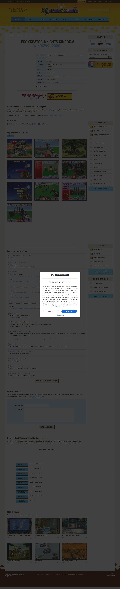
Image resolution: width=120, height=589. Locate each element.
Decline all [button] (51, 311)
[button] (60, 315)
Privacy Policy (63, 306)
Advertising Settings (53, 305)
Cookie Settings (54, 306)
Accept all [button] (69, 311)
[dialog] (60, 294)
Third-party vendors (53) (57, 295)
